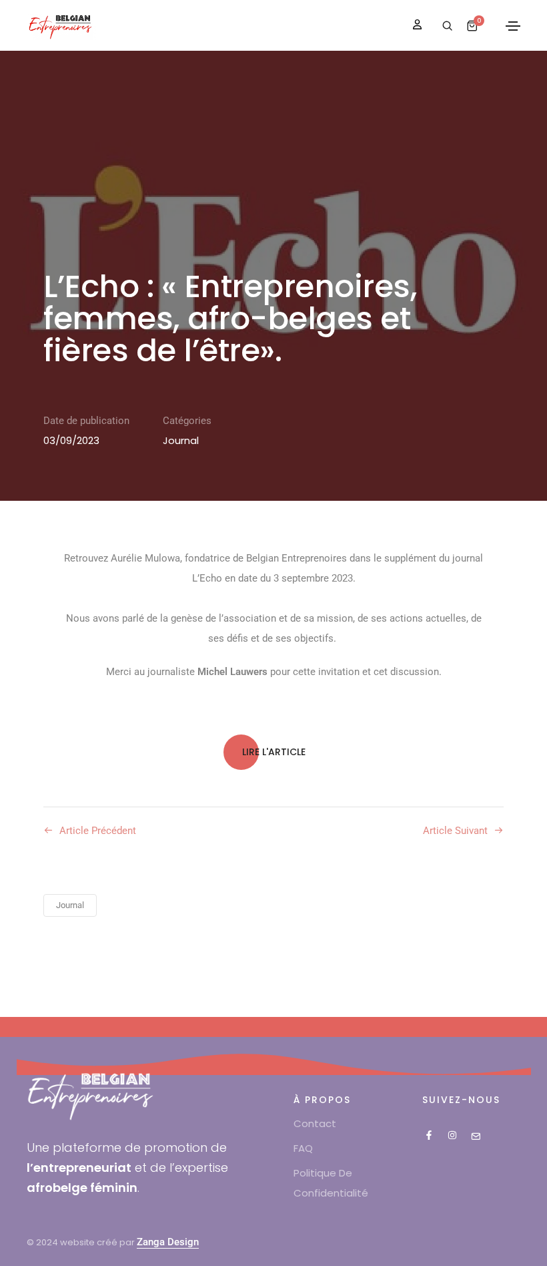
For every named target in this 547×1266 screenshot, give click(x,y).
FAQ (303, 1148)
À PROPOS (322, 1099)
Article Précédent (97, 831)
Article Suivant (455, 831)
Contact (315, 1123)
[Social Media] (429, 1135)
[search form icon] (445, 26)
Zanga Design (168, 1242)
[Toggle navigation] (513, 26)
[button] (273, 752)
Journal (181, 440)
